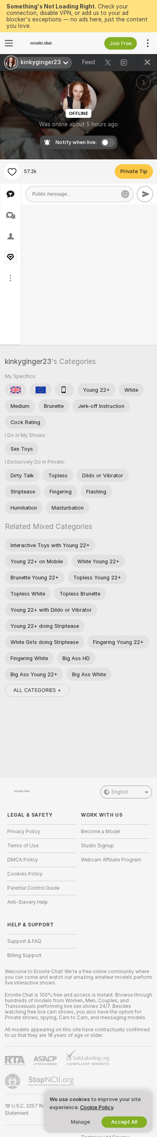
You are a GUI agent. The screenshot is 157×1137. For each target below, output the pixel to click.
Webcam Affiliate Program (111, 860)
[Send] (145, 194)
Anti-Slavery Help (27, 902)
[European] (41, 389)
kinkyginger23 (28, 361)
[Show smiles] (125, 194)
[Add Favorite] (12, 171)
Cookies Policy (25, 874)
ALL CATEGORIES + (37, 690)
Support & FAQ (24, 941)
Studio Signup (97, 846)
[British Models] (16, 389)
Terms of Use (23, 846)
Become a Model (100, 831)
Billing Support (24, 955)
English (120, 792)
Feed (88, 62)
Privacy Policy (23, 831)
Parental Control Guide (33, 888)
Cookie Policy (96, 1107)
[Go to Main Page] (48, 43)
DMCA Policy (22, 860)
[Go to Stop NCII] (52, 1081)
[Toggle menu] (9, 43)
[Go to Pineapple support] (13, 1081)
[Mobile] (64, 389)
